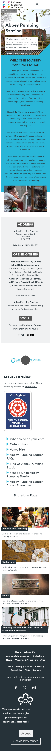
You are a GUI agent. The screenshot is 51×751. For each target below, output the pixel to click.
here (37, 309)
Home (18, 652)
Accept (25, 733)
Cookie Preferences (25, 741)
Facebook (16, 687)
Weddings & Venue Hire (26, 660)
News (9, 660)
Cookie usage (22, 722)
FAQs (27, 670)
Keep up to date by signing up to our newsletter (25, 678)
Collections (38, 656)
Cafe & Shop (19, 444)
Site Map (37, 670)
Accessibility (16, 670)
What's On (29, 652)
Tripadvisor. (31, 387)
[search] (37, 4)
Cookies (38, 667)
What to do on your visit (27, 439)
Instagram (34, 688)
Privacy (19, 667)
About (10, 667)
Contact (29, 667)
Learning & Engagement (18, 656)
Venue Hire (17, 449)
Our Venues (7, 11)
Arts (42, 660)
